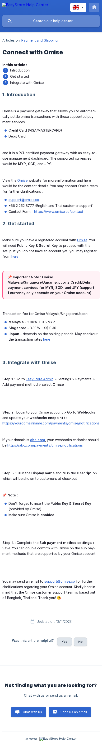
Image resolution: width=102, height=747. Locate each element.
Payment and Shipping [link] (39, 40)
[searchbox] (51, 21)
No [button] (80, 641)
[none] (25, 7)
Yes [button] (64, 641)
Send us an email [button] (73, 712)
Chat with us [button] (32, 712)
